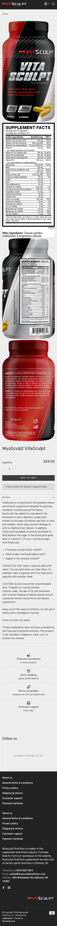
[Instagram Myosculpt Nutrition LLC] (9, 888)
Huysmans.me (8, 921)
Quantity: (7, 462)
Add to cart (28, 478)
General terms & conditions (17, 783)
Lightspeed (7, 918)
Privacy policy (10, 788)
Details (6, 497)
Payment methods (12, 803)
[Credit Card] (52, 914)
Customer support (12, 798)
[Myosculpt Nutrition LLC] (41, 898)
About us (7, 777)
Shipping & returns (12, 793)
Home (5, 14)
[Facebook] (3, 888)
